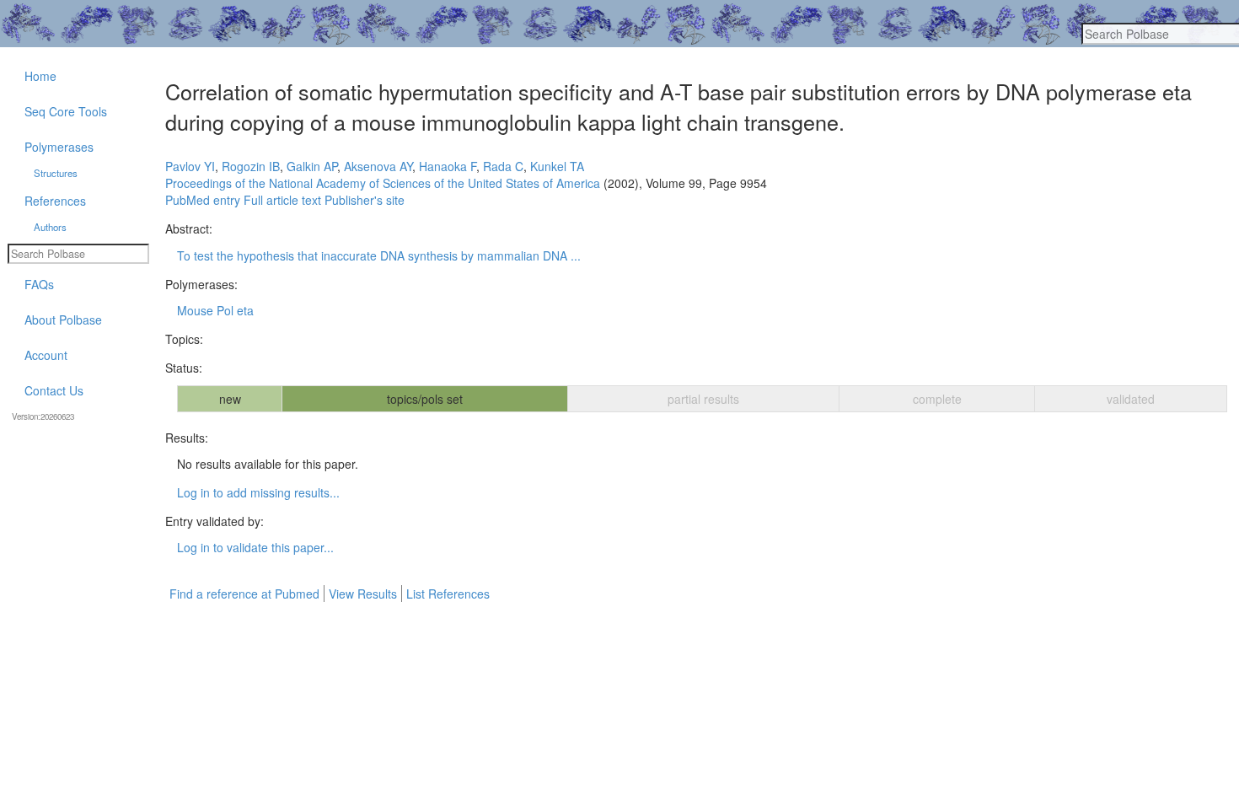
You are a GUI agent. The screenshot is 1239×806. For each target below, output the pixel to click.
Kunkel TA (557, 166)
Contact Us (53, 390)
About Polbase (63, 319)
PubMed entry (202, 199)
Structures (56, 173)
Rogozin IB (251, 166)
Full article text (282, 199)
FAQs (39, 284)
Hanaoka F (447, 166)
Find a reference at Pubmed (244, 593)
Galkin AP (312, 166)
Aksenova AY (378, 166)
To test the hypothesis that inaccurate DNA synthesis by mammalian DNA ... (379, 255)
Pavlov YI (190, 166)
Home (40, 75)
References (55, 200)
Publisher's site (364, 199)
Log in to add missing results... (258, 492)
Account (45, 355)
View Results (363, 593)
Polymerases (59, 146)
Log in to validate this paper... (255, 547)
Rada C (503, 166)
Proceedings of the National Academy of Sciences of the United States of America (382, 183)
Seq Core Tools (65, 111)
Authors (50, 227)
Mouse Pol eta (215, 310)
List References (448, 593)
